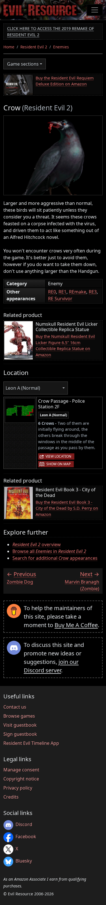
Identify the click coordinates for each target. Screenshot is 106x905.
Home (8, 47)
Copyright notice (21, 779)
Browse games (19, 716)
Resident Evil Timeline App (31, 743)
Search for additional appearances (55, 558)
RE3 (93, 292)
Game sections (23, 64)
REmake (77, 292)
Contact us (14, 707)
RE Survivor (60, 298)
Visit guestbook (20, 725)
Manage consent (21, 770)
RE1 (62, 292)
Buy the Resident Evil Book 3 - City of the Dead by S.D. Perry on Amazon (67, 508)
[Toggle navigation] (95, 10)
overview (36, 544)
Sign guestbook (20, 734)
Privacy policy (17, 788)
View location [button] (58, 456)
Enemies (61, 47)
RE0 (52, 292)
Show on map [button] (58, 464)
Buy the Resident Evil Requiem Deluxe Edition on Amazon (65, 81)
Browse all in (49, 551)
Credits (11, 797)
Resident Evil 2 (33, 47)
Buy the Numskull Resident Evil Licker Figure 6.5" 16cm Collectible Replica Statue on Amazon (65, 345)
